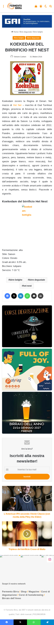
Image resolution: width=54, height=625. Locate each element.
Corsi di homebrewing (31, 595)
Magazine (34, 591)
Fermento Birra (10, 591)
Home (15, 32)
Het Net (17, 105)
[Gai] (27, 21)
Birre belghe (38, 32)
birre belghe (16, 280)
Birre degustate (26, 32)
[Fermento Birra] (15, 6)
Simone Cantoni (20, 57)
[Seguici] (49, 559)
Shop (24, 591)
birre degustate (37, 280)
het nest (27, 286)
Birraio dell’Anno (11, 598)
